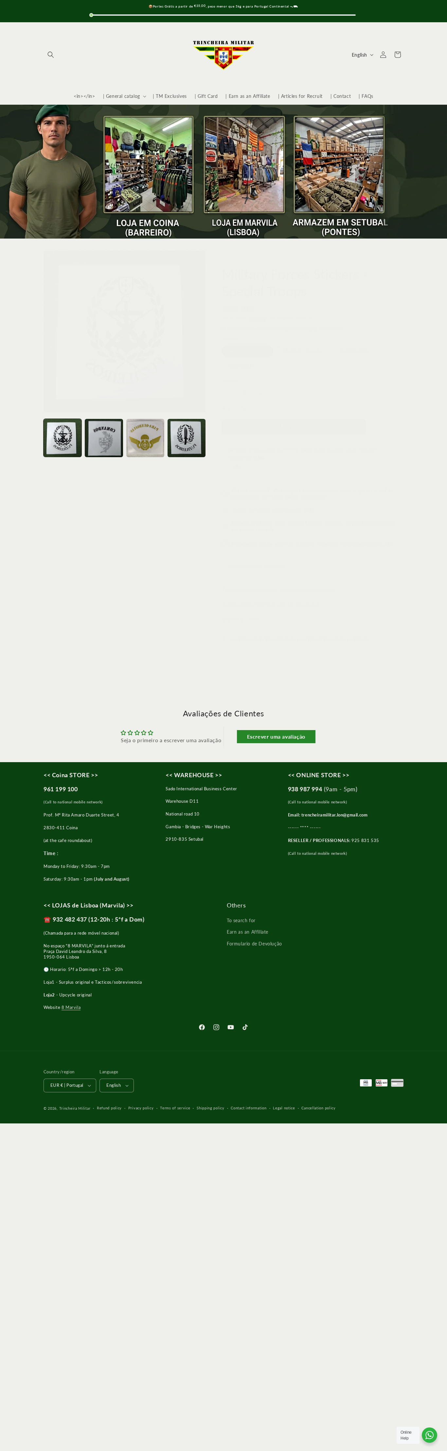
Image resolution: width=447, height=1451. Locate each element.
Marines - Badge (247, 351)
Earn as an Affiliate (247, 932)
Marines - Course (303, 351)
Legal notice (284, 1108)
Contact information (248, 1108)
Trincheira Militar (75, 1108)
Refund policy (109, 1108)
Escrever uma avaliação (276, 736)
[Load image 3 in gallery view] (145, 438)
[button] (51, 54)
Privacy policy (141, 1108)
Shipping (257, 318)
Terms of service (175, 1108)
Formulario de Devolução (254, 943)
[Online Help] (429, 1435)
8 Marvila (71, 1007)
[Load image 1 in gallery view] (62, 438)
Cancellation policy (318, 1108)
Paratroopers (354, 351)
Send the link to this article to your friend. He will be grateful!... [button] (299, 639)
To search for (241, 920)
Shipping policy (210, 1108)
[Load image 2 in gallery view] (104, 438)
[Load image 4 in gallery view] (187, 438)
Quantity (230, 380)
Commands (241, 365)
